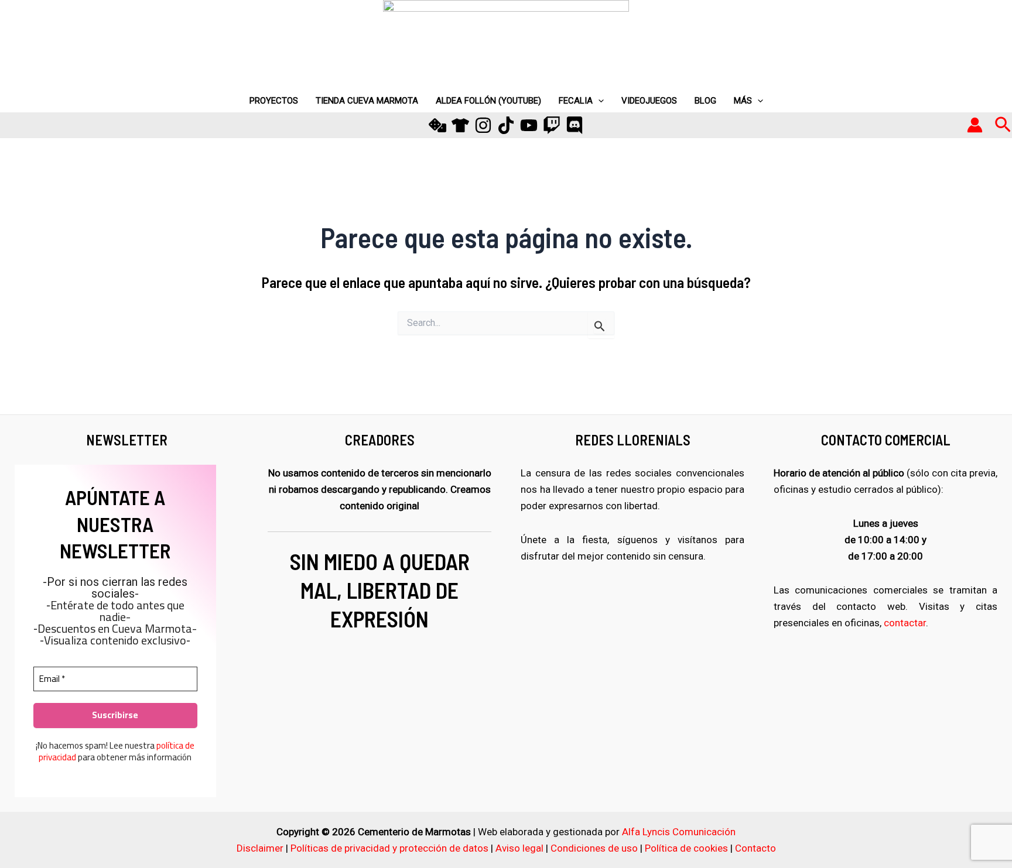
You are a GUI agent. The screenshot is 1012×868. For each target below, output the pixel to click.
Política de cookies (686, 848)
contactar (905, 623)
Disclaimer (260, 848)
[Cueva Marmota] (460, 125)
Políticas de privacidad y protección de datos (389, 848)
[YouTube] (529, 125)
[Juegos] (437, 125)
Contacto (755, 848)
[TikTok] (506, 125)
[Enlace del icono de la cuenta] (975, 125)
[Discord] (574, 125)
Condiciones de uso (594, 848)
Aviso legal (519, 848)
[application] (598, 101)
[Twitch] (551, 125)
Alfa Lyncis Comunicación (679, 832)
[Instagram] (483, 125)
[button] (1002, 125)
